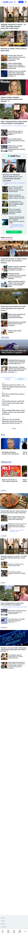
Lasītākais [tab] (20, 379)
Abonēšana (3, 926)
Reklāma (3, 918)
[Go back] (2, 2)
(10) (9, 528)
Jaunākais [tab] (7, 379)
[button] (25, 2)
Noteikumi (3, 923)
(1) (14, 134)
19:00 (3, 383)
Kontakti (3, 920)
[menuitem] (15, 2)
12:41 (3, 408)
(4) (24, 353)
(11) (15, 372)
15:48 (3, 399)
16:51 (3, 392)
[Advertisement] (14, 735)
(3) (15, 76)
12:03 (3, 417)
